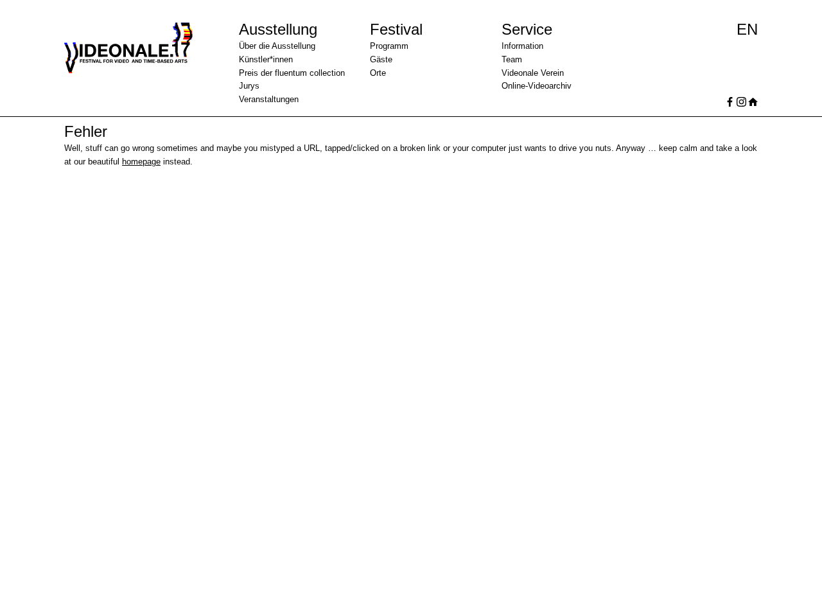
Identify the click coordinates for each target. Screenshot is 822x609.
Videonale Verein (533, 73)
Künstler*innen (266, 59)
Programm (389, 46)
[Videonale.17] (139, 67)
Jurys (249, 86)
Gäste (381, 59)
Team (512, 59)
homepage (141, 161)
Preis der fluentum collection (292, 73)
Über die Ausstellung (277, 46)
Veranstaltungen (269, 99)
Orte (378, 73)
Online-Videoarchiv (537, 86)
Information (522, 46)
